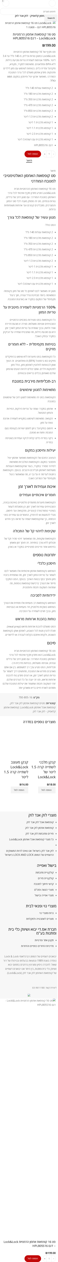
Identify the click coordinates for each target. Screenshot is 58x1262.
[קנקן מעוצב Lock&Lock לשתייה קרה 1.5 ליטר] (15, 743)
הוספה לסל (33, 154)
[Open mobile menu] (52, 3)
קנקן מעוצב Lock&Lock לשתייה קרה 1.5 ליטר (16, 769)
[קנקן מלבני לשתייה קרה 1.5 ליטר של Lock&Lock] (43, 743)
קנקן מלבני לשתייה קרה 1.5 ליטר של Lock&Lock (43, 769)
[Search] (14, 3)
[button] (47, 790)
